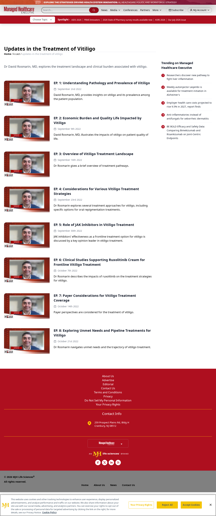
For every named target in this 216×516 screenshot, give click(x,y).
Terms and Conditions (108, 392)
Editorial (108, 384)
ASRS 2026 (160, 19)
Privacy (108, 396)
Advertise (108, 380)
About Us (108, 376)
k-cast (16, 54)
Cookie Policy (49, 512)
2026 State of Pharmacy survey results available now (127, 19)
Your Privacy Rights (108, 404)
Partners (145, 10)
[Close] (210, 505)
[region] (108, 505)
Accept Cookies (191, 504)
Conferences (130, 10)
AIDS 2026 (76, 19)
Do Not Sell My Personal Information (108, 400)
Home (7, 54)
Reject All (167, 504)
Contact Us (108, 388)
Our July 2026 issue (177, 19)
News (104, 10)
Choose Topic (40, 19)
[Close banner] (211, 4)
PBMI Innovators (92, 19)
